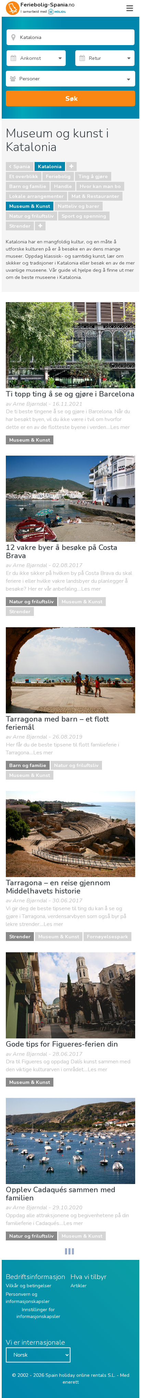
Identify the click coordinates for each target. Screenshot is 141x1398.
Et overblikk (23, 176)
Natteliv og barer (78, 206)
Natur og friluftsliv (31, 216)
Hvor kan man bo (100, 186)
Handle (63, 186)
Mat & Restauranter (95, 196)
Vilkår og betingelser (28, 1285)
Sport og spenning (84, 216)
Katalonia (50, 166)
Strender (19, 226)
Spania (21, 166)
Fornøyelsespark (107, 936)
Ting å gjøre (93, 176)
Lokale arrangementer (36, 196)
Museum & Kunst (29, 206)
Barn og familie (27, 186)
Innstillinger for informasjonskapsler (38, 1313)
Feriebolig (58, 176)
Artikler (78, 1285)
